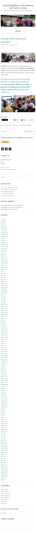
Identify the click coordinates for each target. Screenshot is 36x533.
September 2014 (4, 476)
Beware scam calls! (13, 209)
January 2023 (4, 283)
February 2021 (4, 328)
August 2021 (4, 316)
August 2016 (4, 431)
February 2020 (4, 351)
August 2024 (4, 250)
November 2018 (4, 380)
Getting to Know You (6, 495)
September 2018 (4, 384)
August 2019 (4, 363)
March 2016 (3, 441)
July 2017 (3, 409)
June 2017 (3, 411)
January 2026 (4, 230)
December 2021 (4, 308)
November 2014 (4, 472)
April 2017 (3, 415)
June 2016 (3, 435)
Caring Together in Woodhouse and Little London (18, 6)
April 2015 (3, 462)
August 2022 (4, 293)
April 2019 (3, 371)
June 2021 (3, 320)
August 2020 (4, 339)
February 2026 (4, 228)
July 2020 (3, 341)
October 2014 (4, 474)
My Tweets (3, 513)
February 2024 (4, 258)
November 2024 (4, 246)
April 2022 (3, 300)
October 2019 (4, 359)
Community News (5, 491)
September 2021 (4, 314)
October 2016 (4, 427)
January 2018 (4, 398)
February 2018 (4, 396)
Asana (3, 131)
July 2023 (3, 271)
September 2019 (4, 361)
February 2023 (4, 281)
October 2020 (4, 335)
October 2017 (4, 404)
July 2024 (3, 252)
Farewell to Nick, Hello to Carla (16, 205)
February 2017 (4, 419)
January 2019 (4, 376)
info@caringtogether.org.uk (10, 169)
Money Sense (4, 501)
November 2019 (4, 357)
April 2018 (3, 392)
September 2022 (4, 291)
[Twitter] (6, 150)
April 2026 (3, 225)
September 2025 (4, 236)
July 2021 (3, 318)
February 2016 (4, 443)
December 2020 (4, 332)
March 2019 (3, 372)
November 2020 (4, 334)
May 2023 (3, 275)
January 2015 (4, 468)
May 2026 (3, 223)
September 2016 (4, 429)
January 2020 (4, 353)
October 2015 (4, 450)
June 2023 (3, 273)
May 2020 (3, 345)
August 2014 (4, 478)
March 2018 (3, 394)
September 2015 (4, 452)
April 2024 (3, 256)
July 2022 (3, 295)
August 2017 (4, 407)
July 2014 (3, 479)
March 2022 (3, 302)
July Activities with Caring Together (9, 187)
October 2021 (4, 312)
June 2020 (3, 343)
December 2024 (4, 244)
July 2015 (3, 456)
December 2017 (4, 400)
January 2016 (4, 444)
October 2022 (4, 289)
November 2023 (4, 264)
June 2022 (3, 297)
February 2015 (4, 466)
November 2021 (4, 310)
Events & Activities (5, 493)
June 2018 (3, 388)
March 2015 (3, 464)
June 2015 (3, 458)
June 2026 (3, 221)
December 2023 (4, 262)
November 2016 (4, 425)
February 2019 (4, 374)
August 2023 (4, 269)
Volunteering (4, 503)
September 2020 (4, 337)
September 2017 (4, 406)
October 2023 (4, 265)
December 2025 (4, 232)
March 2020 (3, 349)
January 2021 (4, 330)
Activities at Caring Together (7, 195)
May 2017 (3, 413)
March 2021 (3, 326)
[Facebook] (10, 150)
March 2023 (3, 279)
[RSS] (2, 150)
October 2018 (4, 382)
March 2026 (3, 227)
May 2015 (3, 460)
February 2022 (4, 304)
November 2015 (4, 448)
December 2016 (4, 423)
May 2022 (3, 299)
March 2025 (3, 242)
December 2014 (4, 470)
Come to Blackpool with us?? (7, 191)
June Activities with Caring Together (9, 189)
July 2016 (3, 433)
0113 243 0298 (5, 167)
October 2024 (4, 248)
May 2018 (3, 390)
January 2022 (4, 306)
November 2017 (4, 402)
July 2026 (3, 219)
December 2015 (4, 446)
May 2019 (3, 369)
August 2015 (4, 454)
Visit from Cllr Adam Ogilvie (15, 207)
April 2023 (3, 277)
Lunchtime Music (29, 131)
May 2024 (3, 254)
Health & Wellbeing (5, 497)
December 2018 (4, 378)
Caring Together (13, 45)
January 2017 (4, 421)
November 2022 (4, 287)
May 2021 (3, 322)
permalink (29, 125)
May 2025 (3, 238)
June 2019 (3, 367)
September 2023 (4, 267)
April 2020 (3, 347)
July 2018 (3, 386)
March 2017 (3, 417)
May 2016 (3, 437)
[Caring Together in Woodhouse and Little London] (18, 21)
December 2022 (4, 285)
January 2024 (4, 260)
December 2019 (4, 355)
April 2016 (3, 439)
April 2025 (3, 240)
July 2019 (3, 365)
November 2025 (4, 234)
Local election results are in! (7, 193)
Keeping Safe (4, 499)
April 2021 (3, 324)
